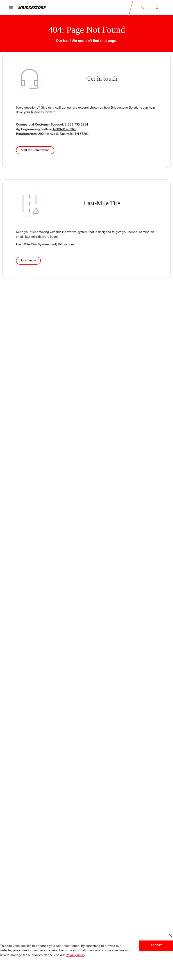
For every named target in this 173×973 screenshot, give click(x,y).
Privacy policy (75, 955)
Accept (156, 945)
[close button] (170, 935)
